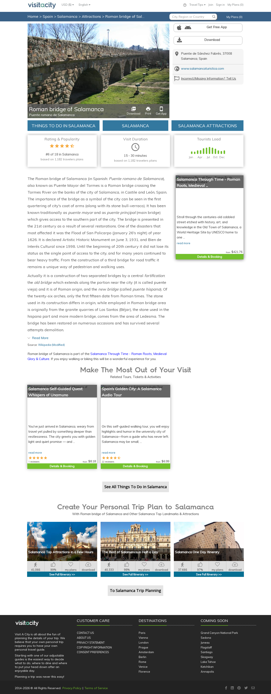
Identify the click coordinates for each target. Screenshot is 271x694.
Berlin (142, 657)
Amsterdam (146, 652)
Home (33, 16)
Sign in (220, 4)
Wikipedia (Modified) (51, 344)
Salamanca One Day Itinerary (197, 552)
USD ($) (67, 4)
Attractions (92, 16)
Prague (143, 647)
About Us (84, 637)
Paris (142, 632)
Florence (144, 671)
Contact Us (85, 632)
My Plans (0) (235, 4)
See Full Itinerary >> (62, 574)
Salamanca (68, 16)
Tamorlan (162, 26)
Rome (142, 662)
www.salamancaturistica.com (202, 68)
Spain (48, 16)
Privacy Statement (91, 642)
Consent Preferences (93, 652)
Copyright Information (94, 647)
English (84, 4)
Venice (143, 666)
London (144, 642)
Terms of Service (96, 688)
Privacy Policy (71, 688)
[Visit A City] (27, 623)
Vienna (143, 637)
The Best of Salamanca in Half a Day (130, 552)
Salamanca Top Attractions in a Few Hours (60, 552)
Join (210, 4)
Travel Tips (196, 4)
